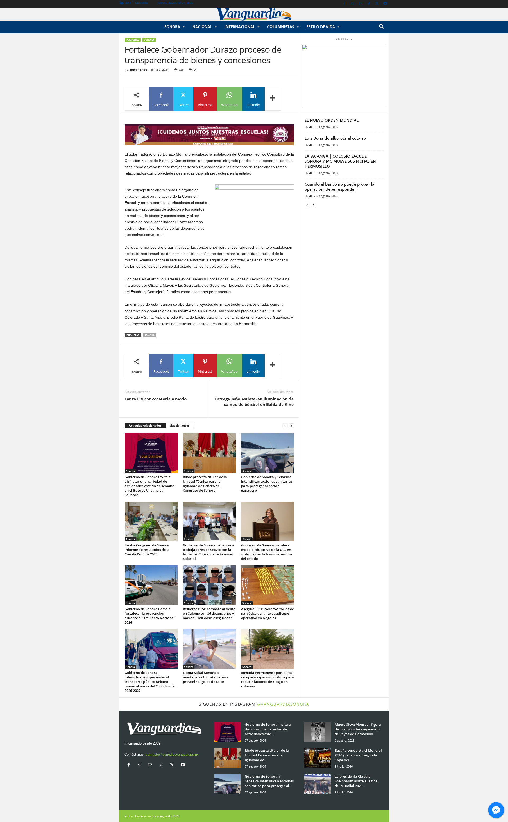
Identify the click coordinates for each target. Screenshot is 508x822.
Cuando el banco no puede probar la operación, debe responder (339, 186)
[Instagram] (352, 4)
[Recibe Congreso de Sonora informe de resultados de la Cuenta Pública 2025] (151, 521)
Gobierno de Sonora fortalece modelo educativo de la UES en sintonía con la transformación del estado (266, 552)
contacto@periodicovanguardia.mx (172, 754)
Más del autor (179, 425)
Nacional (202, 26)
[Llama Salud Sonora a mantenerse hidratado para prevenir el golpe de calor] (209, 649)
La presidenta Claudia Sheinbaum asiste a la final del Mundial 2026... (357, 781)
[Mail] (360, 4)
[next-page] (291, 425)
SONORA (149, 335)
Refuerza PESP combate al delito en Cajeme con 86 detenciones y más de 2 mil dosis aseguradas (209, 613)
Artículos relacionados (145, 425)
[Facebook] (344, 4)
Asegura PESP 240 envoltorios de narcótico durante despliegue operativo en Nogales (267, 613)
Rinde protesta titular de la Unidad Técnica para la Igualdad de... (267, 755)
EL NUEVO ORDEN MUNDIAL (332, 120)
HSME (308, 127)
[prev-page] (285, 425)
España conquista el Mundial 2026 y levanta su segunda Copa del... (358, 755)
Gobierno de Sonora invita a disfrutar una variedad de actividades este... (268, 729)
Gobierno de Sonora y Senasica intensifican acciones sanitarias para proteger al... (269, 781)
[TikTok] (369, 4)
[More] (273, 99)
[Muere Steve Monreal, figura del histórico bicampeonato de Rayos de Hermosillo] (317, 732)
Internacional (239, 26)
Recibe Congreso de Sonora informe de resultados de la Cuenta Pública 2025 (147, 549)
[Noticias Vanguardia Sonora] (254, 14)
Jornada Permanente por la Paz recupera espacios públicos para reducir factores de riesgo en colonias (267, 679)
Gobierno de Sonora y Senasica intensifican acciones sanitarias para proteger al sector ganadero (266, 483)
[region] (209, 134)
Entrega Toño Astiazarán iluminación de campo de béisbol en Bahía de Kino (254, 401)
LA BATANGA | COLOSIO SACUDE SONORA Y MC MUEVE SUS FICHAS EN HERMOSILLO (340, 161)
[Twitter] (377, 4)
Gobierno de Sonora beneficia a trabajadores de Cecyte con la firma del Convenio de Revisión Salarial (208, 552)
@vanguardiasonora (283, 704)
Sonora (172, 26)
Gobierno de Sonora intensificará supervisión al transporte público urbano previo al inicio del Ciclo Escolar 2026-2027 (150, 681)
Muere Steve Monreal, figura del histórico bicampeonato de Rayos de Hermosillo (358, 729)
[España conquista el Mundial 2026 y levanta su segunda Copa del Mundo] (317, 758)
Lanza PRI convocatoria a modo (156, 398)
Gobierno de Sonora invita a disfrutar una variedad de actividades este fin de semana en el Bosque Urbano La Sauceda (149, 485)
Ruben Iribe (138, 69)
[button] (381, 27)
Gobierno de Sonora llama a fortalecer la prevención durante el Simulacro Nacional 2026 (150, 615)
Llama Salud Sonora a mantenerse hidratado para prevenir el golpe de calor (206, 677)
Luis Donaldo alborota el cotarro (335, 138)
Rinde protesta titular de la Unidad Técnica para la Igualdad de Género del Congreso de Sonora (205, 483)
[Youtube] (385, 4)
